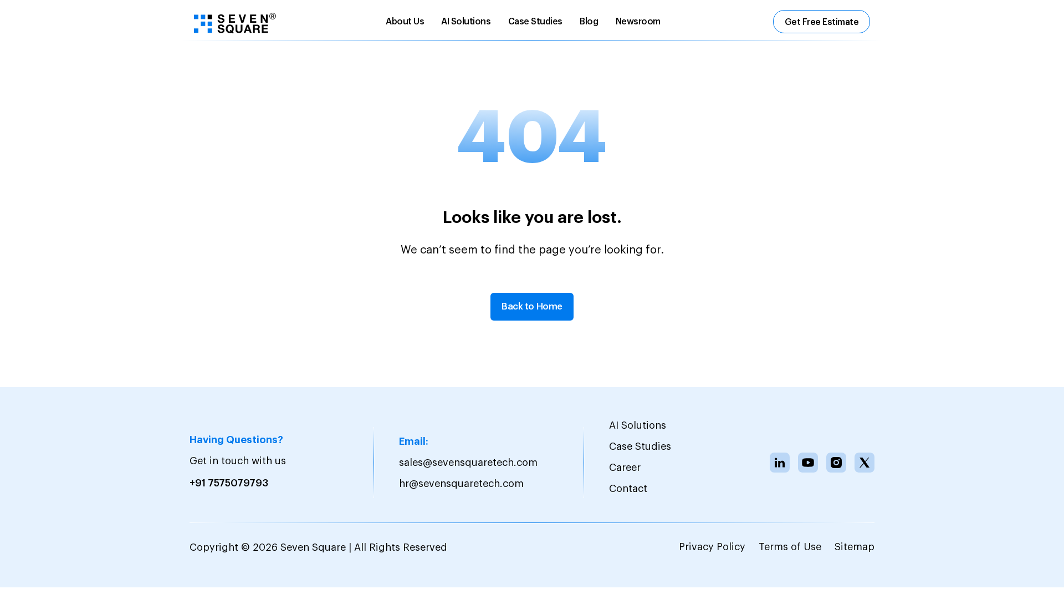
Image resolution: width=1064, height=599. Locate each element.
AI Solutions (465, 21)
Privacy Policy (712, 547)
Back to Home (532, 306)
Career (625, 468)
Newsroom (638, 21)
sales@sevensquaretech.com (468, 463)
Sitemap (854, 547)
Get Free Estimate (822, 22)
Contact (628, 489)
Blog (589, 21)
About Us (405, 21)
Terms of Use (790, 547)
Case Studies (535, 21)
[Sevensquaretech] (235, 22)
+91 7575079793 (229, 483)
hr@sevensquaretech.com (461, 484)
